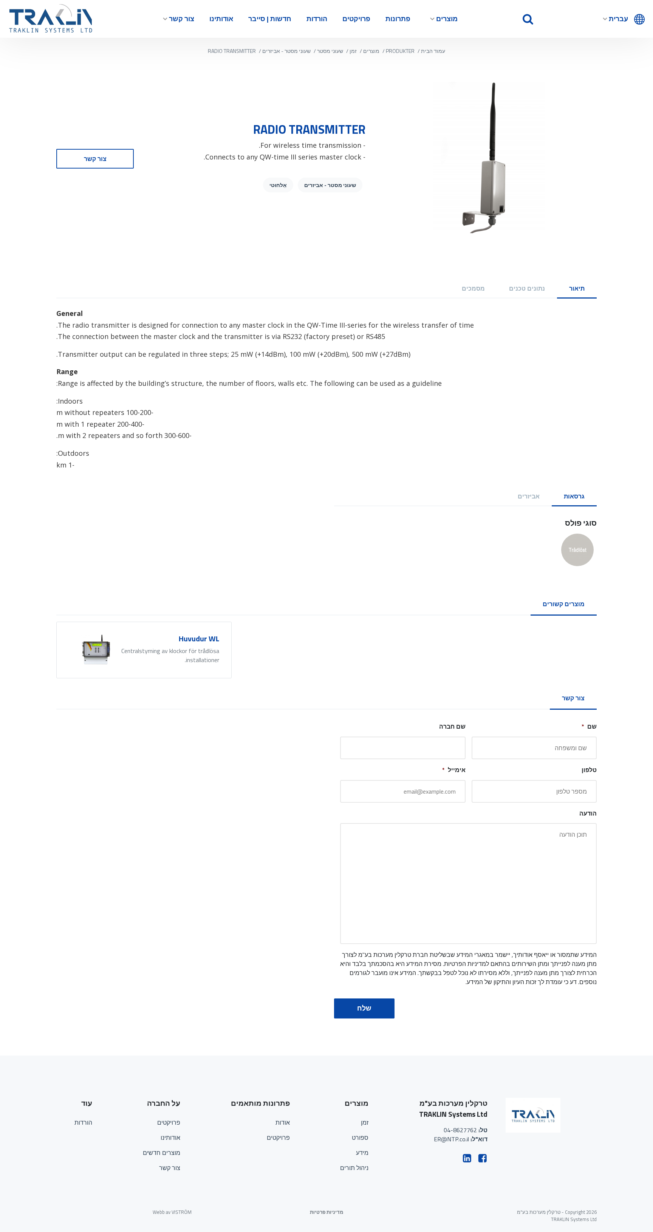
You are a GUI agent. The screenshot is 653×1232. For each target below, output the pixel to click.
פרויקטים (356, 19)
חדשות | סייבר (269, 19)
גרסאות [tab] (574, 496)
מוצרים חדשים (161, 1152)
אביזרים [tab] (529, 496)
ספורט (360, 1137)
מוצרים (447, 19)
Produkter (400, 51)
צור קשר (181, 19)
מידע (362, 1152)
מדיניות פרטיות (326, 1212)
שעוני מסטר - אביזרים (286, 51)
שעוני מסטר (330, 51)
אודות (282, 1122)
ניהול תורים (354, 1167)
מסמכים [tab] (473, 288)
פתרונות (397, 19)
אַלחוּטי (278, 185)
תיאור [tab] (577, 288)
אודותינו (221, 19)
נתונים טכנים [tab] (527, 288)
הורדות (316, 19)
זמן (353, 51)
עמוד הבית (433, 51)
